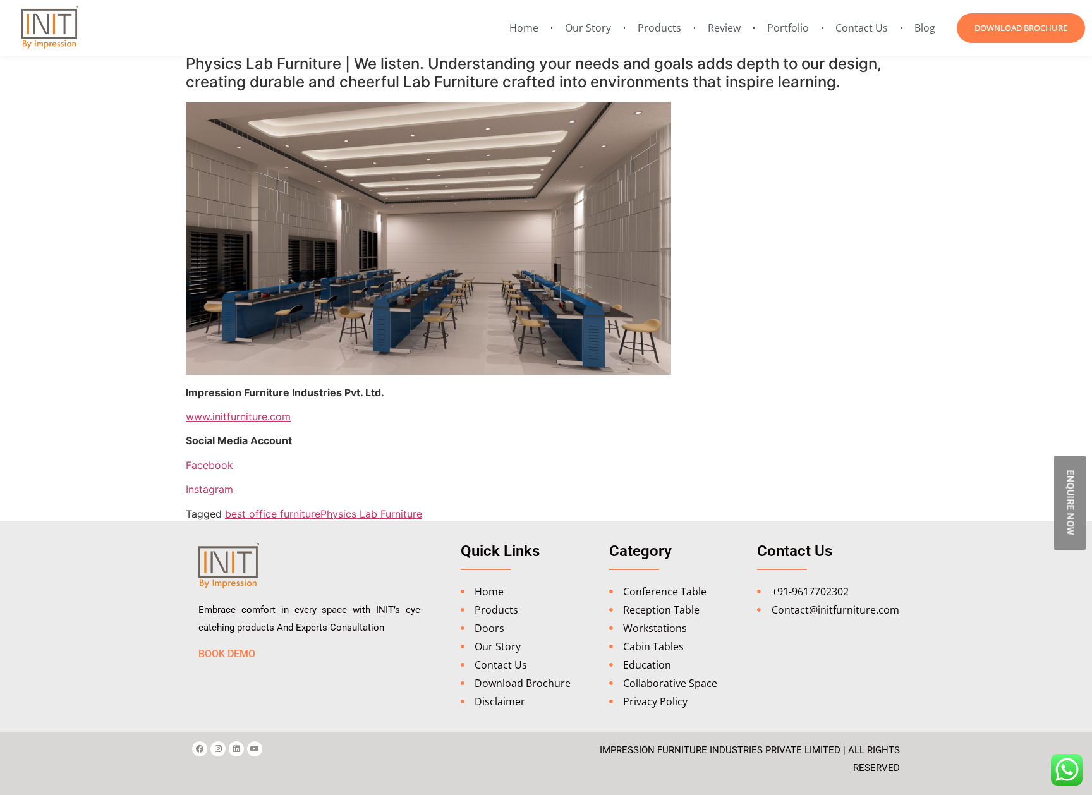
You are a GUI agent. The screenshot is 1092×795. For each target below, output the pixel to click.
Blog (924, 28)
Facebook (209, 465)
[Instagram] (218, 748)
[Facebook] (199, 748)
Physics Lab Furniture (371, 513)
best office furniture (272, 513)
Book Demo (226, 654)
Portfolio (788, 28)
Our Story (588, 28)
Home (523, 28)
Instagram (209, 489)
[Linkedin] (236, 748)
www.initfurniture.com (238, 416)
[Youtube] (254, 748)
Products (659, 28)
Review (724, 28)
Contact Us (861, 28)
